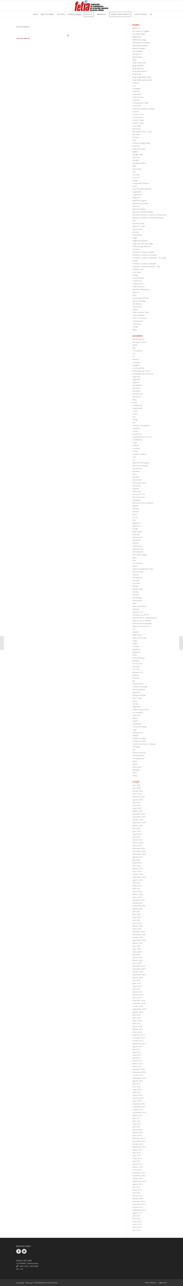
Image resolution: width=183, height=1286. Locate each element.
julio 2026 (136, 785)
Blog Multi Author (139, 71)
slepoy (135, 718)
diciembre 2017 (138, 1035)
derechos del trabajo (140, 463)
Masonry (136, 206)
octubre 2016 (137, 1075)
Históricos (136, 526)
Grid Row (136, 157)
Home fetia (137, 169)
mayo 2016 (137, 1089)
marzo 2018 (137, 1026)
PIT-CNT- (136, 669)
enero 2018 (137, 1032)
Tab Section (137, 306)
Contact (135, 111)
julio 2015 (136, 1118)
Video (134, 329)
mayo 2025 (137, 808)
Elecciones (136, 129)
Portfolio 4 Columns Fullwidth (144, 263)
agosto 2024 (137, 825)
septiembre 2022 (139, 877)
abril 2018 (136, 1023)
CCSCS (135, 414)
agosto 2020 (137, 943)
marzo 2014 (137, 1164)
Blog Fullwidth (138, 65)
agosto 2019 (137, 977)
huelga (135, 529)
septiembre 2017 (139, 1043)
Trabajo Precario (139, 741)
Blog (134, 60)
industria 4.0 (137, 537)
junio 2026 (136, 788)
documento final (139, 483)
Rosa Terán (137, 698)
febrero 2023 (137, 868)
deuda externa (138, 339)
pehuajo (135, 661)
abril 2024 (136, 837)
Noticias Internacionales (142, 623)
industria (135, 534)
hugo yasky (137, 531)
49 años (135, 359)
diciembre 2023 (138, 848)
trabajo (135, 735)
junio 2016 (136, 1086)
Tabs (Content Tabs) (140, 312)
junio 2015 (136, 1121)
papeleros (136, 649)
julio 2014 (136, 1152)
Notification (137, 235)
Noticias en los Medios (141, 620)
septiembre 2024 (139, 822)
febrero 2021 (137, 926)
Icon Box (136, 174)
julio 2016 (136, 1084)
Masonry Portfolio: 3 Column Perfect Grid (149, 215)
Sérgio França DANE (140, 709)
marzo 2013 (137, 1196)
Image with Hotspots (140, 183)
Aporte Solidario (138, 48)
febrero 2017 (137, 1063)
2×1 (133, 356)
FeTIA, (135, 517)
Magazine (136, 197)
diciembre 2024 (138, 814)
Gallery (135, 151)
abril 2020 (136, 954)
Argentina (136, 379)
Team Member (138, 315)
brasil (134, 402)
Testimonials (137, 321)
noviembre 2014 (139, 1141)
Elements (136, 134)
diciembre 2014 (138, 1138)
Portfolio (136, 249)
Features (136, 146)
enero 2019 (137, 997)
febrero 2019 (137, 995)
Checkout (136, 91)
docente (135, 477)
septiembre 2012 (139, 1210)
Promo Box (137, 281)
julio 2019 (136, 980)
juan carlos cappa (139, 554)
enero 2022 (137, 897)
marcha (135, 575)
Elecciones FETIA (139, 342)
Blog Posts (136, 74)
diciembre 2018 (138, 1000)
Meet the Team (138, 226)
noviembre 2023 (139, 851)
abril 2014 (136, 1161)
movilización (137, 600)
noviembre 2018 (139, 1003)
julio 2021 (136, 911)
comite (135, 431)
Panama (135, 646)
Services (135, 292)
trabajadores (137, 732)
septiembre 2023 (139, 854)
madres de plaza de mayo (142, 569)
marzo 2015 (137, 1129)
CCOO (134, 411)
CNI (133, 422)
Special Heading (138, 301)
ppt (133, 681)
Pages (134, 238)
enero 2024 (137, 845)
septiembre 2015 (139, 1112)
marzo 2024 (137, 840)
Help (134, 166)
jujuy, (134, 557)
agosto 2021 (137, 908)
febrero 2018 (137, 1029)
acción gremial (138, 368)
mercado (136, 580)
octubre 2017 (137, 1040)
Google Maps (137, 154)
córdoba (135, 445)
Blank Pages (137, 57)
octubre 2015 (137, 1109)
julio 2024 (136, 828)
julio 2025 (136, 802)
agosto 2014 (137, 1150)
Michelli (135, 586)
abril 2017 (136, 1058)
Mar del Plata (137, 572)
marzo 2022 (137, 891)
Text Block (136, 324)
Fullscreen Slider (138, 149)
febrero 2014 (137, 1167)
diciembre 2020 (138, 931)
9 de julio (136, 362)
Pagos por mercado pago (142, 243)
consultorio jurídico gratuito (143, 108)
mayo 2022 (137, 885)
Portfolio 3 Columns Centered (144, 255)
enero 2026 (137, 794)
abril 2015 (136, 1127)
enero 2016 (137, 1101)
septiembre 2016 (139, 1078)
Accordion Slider (138, 34)
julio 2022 (136, 883)
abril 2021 (136, 920)
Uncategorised (138, 755)
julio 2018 (136, 1015)
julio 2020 (136, 946)
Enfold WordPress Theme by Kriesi (45, 1283)
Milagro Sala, (137, 589)
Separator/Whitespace (141, 289)
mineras (135, 592)
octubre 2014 (137, 1144)
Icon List (135, 177)
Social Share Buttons (140, 298)
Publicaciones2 (138, 286)
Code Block (137, 94)
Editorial (135, 488)
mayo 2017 (137, 1055)
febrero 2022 (137, 894)
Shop (134, 295)
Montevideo (137, 597)
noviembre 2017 (139, 1038)
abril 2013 (136, 1193)
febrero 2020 (137, 960)
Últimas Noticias (139, 752)
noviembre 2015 (139, 1107)
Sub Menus (136, 304)
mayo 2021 (137, 917)
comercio (136, 428)
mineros (135, 595)
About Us (136, 28)
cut (133, 460)
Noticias (135, 232)
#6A (134, 348)
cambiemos (137, 405)
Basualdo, (136, 391)
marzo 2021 (137, 923)
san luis (135, 704)
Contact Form (138, 114)
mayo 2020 (137, 952)
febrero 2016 (137, 1098)
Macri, (134, 566)
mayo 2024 (137, 834)
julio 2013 (136, 1187)
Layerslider (136, 192)
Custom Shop (137, 123)
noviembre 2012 (139, 1204)
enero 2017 (137, 1066)
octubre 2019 (137, 972)
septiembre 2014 (139, 1147)
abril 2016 (136, 1092)
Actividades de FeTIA (140, 371)
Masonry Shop (138, 223)
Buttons (135, 83)
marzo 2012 (137, 1224)
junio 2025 (136, 805)
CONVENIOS (137, 440)
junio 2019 (136, 983)
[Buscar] (150, 14)
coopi (134, 442)
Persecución (137, 663)
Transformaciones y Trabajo (143, 744)
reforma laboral (138, 689)
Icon (134, 172)
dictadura (136, 471)
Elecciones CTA (138, 494)
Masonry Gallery (139, 209)
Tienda (135, 327)
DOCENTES (137, 480)
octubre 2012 (137, 1207)
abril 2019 (136, 989)
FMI (134, 520)
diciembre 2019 (138, 966)
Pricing (135, 275)
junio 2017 (136, 1052)
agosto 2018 (137, 1012)
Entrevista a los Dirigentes (142, 503)
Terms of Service (139, 318)
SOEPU (135, 721)
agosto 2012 (137, 1213)
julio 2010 (136, 1230)
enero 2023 (137, 871)
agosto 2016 (137, 1081)
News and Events (139, 606)
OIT (133, 629)
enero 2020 (137, 963)
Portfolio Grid (137, 269)
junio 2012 (136, 1218)
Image (135, 180)
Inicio (134, 186)
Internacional (137, 549)
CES (134, 417)
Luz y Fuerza (137, 563)
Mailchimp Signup (139, 200)
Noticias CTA (137, 612)
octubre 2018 (137, 1006)
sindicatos (136, 715)
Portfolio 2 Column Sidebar (143, 252)
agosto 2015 (137, 1115)
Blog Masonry (138, 68)
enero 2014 (137, 1170)
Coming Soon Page (140, 103)
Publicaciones (137, 283)
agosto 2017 (137, 1046)
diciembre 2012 (138, 1201)
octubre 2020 (137, 937)
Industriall (136, 540)
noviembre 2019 (139, 969)
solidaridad (136, 724)
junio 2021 (136, 914)
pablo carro (137, 635)
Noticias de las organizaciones (144, 618)
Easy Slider (136, 126)
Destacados (137, 468)
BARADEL (136, 388)
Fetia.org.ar (29, 1283)
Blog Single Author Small (142, 80)
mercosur (136, 583)
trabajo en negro (139, 738)
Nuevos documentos (140, 626)
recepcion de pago (139, 686)
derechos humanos (140, 465)
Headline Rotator (139, 163)
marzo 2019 (137, 992)
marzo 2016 (137, 1095)
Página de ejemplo (140, 240)
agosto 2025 (137, 799)
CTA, (134, 457)
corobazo (136, 448)
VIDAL (134, 761)
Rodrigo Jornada (139, 695)
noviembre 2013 (139, 1175)
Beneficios (136, 54)
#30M (134, 345)
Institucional (137, 546)
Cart (134, 86)
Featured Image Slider (141, 143)
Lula (134, 560)
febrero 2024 (137, 842)
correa (135, 451)
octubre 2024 (137, 819)
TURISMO (136, 747)
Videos (135, 764)
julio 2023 (136, 860)
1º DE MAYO (137, 351)
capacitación (137, 408)
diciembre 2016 (138, 1069)
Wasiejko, (136, 770)
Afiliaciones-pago (139, 40)
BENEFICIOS (137, 394)
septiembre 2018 (139, 1009)
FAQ (134, 140)
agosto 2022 (137, 880)
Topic (134, 730)
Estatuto (135, 137)
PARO (134, 655)
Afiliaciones (137, 37)
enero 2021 (137, 929)
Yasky (134, 775)
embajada (136, 500)
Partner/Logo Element (141, 246)
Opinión (135, 632)
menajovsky (137, 577)
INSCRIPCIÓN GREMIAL (142, 189)
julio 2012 (136, 1216)
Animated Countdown (141, 42)
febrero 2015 (137, 1132)
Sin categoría (137, 712)
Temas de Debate (139, 727)
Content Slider (138, 120)
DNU (134, 474)
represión (136, 692)
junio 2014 (136, 1155)
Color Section (137, 97)
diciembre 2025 (138, 796)
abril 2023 (136, 865)
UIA (133, 750)
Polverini (135, 678)
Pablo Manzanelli (139, 638)
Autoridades (137, 51)
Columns (136, 100)
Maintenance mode (140, 203)
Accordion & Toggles (140, 31)
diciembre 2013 (138, 1173)
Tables (135, 309)
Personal (136, 666)
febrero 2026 (137, 791)
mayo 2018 (137, 1020)
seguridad (136, 707)
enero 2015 (137, 1135)
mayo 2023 (137, 863)
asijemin (135, 382)
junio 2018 (136, 1018)
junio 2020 (136, 949)
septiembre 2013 (139, 1181)
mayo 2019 (137, 986)
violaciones (136, 767)
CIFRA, (135, 419)
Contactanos (137, 117)
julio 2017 (136, 1049)
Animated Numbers (140, 45)
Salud (134, 701)
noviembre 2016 (139, 1072)
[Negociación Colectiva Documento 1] (2, 643)
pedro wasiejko (138, 658)
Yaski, (134, 773)
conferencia (137, 434)
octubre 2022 (137, 874)
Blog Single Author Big (141, 77)
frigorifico (136, 523)
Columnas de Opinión (141, 425)
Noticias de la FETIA (140, 615)
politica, (135, 675)
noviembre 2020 (139, 934)
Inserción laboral (23, 38)
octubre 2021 (137, 903)
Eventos (135, 511)
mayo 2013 (137, 1190)
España (135, 506)
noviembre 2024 (139, 817)
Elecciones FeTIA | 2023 (142, 131)
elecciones (136, 491)
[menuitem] (35, 14)
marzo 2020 (137, 957)
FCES (134, 514)
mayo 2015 (137, 1124)
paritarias (136, 652)
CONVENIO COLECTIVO (142, 437)
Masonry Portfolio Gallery (142, 212)
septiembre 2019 (139, 974)
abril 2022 (136, 888)
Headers (135, 160)
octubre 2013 (137, 1178)
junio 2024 (136, 831)
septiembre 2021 (139, 906)
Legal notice (137, 194)
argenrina (136, 376)
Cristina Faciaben (139, 454)
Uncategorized (138, 758)
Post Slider (136, 272)
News (134, 603)
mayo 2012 (137, 1221)
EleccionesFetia (138, 497)
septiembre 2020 (139, 940)
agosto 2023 (137, 857)
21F (133, 353)
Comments (136, 106)
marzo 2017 (137, 1061)
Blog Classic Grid (139, 63)
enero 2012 (137, 1227)
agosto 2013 (137, 1184)
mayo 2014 (137, 1158)
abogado (136, 365)
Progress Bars (138, 278)
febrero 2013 (137, 1198)
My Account (137, 229)
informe (135, 543)
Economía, (136, 486)
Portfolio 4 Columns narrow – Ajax (146, 266)
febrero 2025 (137, 811)
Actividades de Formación (142, 374)
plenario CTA (137, 672)
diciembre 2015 (138, 1104)
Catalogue (136, 88)
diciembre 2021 (138, 900)
